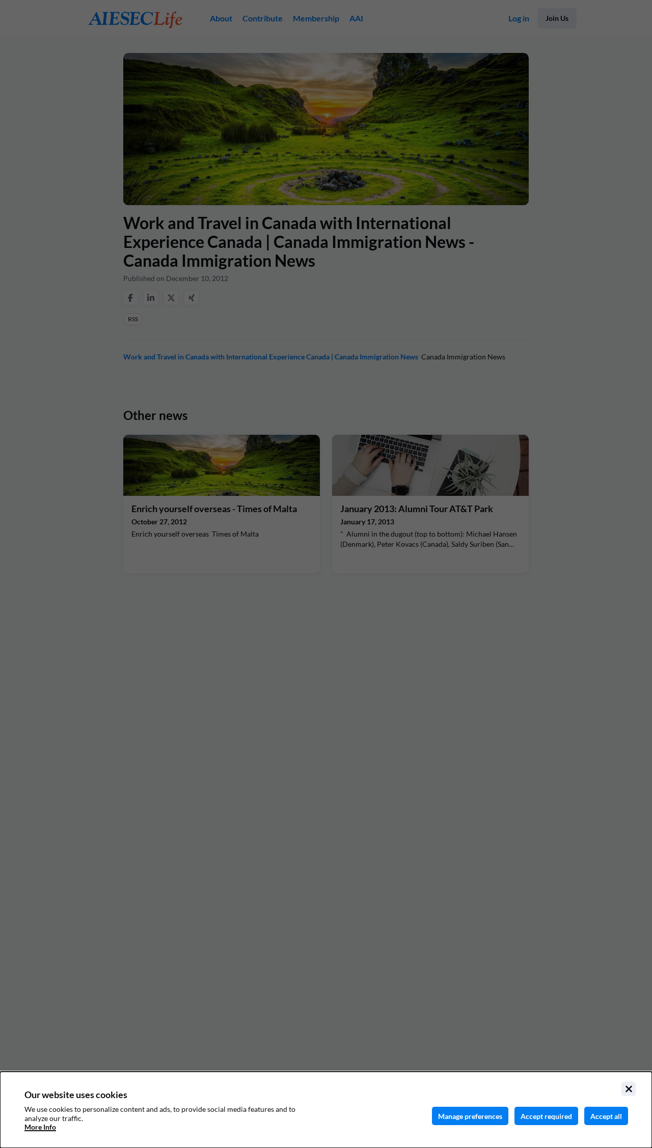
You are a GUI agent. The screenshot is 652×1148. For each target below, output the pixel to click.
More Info (40, 1127)
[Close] (628, 1089)
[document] (326, 1110)
